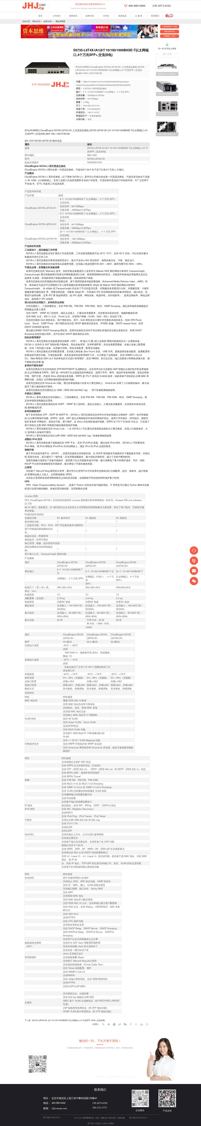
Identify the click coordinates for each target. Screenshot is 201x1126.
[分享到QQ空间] (109, 1024)
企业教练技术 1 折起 (169, 27)
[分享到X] (136, 1024)
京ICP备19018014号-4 (51, 1117)
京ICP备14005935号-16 (138, 1118)
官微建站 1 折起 (169, 36)
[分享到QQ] (114, 1024)
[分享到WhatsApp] (147, 1024)
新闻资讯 (73, 16)
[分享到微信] (125, 1024)
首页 (40, 16)
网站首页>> (37, 21)
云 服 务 (138, 16)
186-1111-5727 (99, 1107)
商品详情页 (60, 21)
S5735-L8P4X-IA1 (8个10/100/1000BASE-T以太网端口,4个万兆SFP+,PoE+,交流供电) (68, 1020)
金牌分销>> (48, 21)
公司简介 (57, 16)
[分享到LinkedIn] (141, 1024)
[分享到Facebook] (130, 1024)
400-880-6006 (136, 5)
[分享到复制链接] (103, 1024)
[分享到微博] (119, 1024)
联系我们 (155, 16)
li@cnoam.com (81, 1077)
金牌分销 (89, 16)
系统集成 (122, 16)
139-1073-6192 (161, 5)
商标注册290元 (169, 31)
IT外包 (106, 16)
